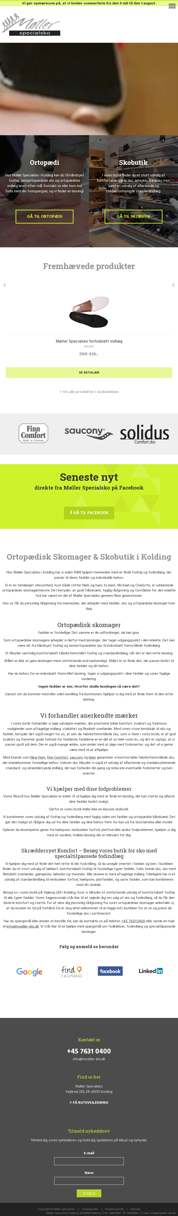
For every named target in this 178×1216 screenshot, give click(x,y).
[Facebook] (110, 972)
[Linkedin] (150, 972)
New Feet (37, 758)
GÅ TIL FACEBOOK (90, 513)
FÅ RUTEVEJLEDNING (90, 1103)
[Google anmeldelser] (29, 972)
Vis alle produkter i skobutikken (90, 392)
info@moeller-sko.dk (22, 927)
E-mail (89, 1153)
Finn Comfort (57, 758)
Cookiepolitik (90, 1209)
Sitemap (135, 1209)
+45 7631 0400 (133, 921)
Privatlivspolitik (114, 1209)
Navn (89, 1173)
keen (92, 758)
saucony (76, 758)
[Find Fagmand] (71, 972)
